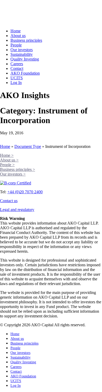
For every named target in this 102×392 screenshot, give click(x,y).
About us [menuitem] (17, 339)
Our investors (21, 49)
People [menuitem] (15, 348)
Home (15, 31)
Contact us (9, 200)
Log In (16, 82)
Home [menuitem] (14, 334)
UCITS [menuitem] (15, 381)
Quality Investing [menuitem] (23, 362)
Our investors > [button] (13, 174)
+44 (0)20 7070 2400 (25, 192)
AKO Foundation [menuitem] (23, 376)
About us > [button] (9, 160)
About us (18, 35)
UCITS (16, 78)
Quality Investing (24, 59)
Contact (16, 68)
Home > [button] (7, 155)
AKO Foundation (25, 73)
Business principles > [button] (17, 169)
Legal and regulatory (17, 209)
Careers (16, 64)
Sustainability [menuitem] (20, 357)
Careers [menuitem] (15, 367)
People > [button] (7, 164)
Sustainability (21, 54)
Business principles (26, 40)
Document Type (27, 146)
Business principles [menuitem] (24, 343)
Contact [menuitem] (16, 371)
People (16, 45)
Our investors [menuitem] (20, 353)
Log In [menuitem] (15, 386)
